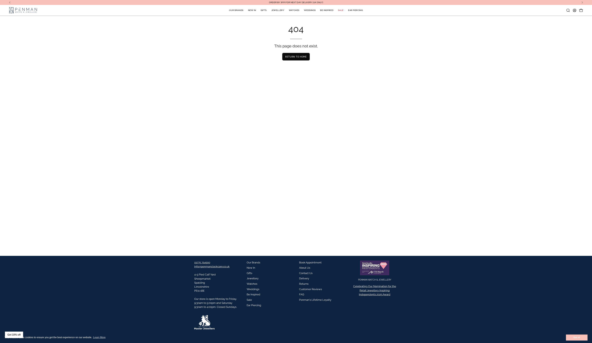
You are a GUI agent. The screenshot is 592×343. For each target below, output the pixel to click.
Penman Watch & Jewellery (374, 279)
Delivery (304, 278)
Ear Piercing (254, 305)
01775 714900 (202, 262)
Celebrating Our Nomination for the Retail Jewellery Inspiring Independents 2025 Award (374, 290)
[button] (568, 10)
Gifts (249, 273)
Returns (303, 283)
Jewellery (253, 278)
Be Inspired (253, 294)
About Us (304, 267)
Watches (252, 283)
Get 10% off (14, 334)
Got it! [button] (577, 337)
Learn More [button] (99, 337)
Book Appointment (310, 262)
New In (251, 267)
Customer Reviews (310, 289)
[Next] (582, 2)
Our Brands (253, 262)
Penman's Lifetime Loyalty (315, 299)
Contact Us (305, 273)
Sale (249, 299)
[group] (296, 2)
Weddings (253, 289)
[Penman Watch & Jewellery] (23, 10)
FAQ (301, 294)
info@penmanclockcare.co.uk (212, 266)
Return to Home (296, 56)
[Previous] (9, 2)
